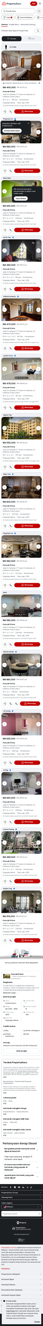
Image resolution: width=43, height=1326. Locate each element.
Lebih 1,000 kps (19, 1133)
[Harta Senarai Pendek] (38, 54)
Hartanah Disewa (8, 1285)
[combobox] (20, 11)
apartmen (6, 1073)
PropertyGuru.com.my (9, 1247)
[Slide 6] (24, 78)
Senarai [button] (13, 39)
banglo (19, 1073)
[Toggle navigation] (40, 3)
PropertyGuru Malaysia (10, 1274)
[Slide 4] (21, 78)
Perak (10, 1101)
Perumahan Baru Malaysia (11, 1290)
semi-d (13, 1073)
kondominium (32, 1071)
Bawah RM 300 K (22, 1111)
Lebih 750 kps (8, 1133)
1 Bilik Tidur (13, 1122)
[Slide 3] (19, 78)
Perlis (5, 1101)
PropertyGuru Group (9, 1193)
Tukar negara (6, 1203)
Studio (5, 1122)
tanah (28, 1073)
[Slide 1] (16, 78)
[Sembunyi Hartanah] (33, 54)
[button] (4, 24)
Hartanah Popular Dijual (11, 1295)
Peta (33, 39)
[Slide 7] (26, 259)
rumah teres (22, 1071)
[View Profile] (21, 47)
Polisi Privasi (10, 1311)
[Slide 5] (23, 78)
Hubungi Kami (6, 1197)
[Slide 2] (17, 78)
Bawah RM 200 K (9, 1111)
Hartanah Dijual (7, 1279)
